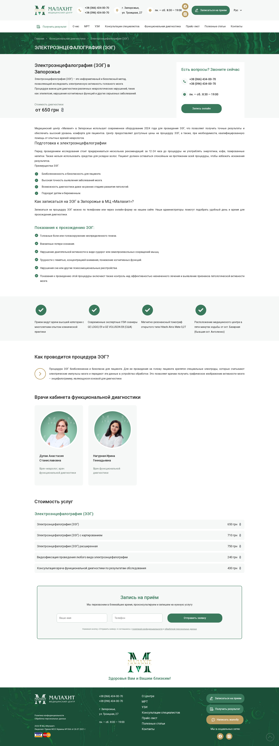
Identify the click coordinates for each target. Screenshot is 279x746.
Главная (39, 38)
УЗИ (97, 26)
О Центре (148, 696)
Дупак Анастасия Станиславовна (51, 458)
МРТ (87, 26)
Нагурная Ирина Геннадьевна (104, 458)
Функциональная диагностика (163, 26)
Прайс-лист (193, 26)
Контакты (237, 26)
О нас (76, 26)
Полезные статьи (215, 26)
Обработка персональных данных (50, 719)
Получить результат (54, 26)
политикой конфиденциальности (147, 629)
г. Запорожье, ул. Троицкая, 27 (132, 10)
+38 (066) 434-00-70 (97, 7)
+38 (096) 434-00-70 (97, 12)
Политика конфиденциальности (49, 715)
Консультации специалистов (122, 26)
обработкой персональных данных (181, 629)
